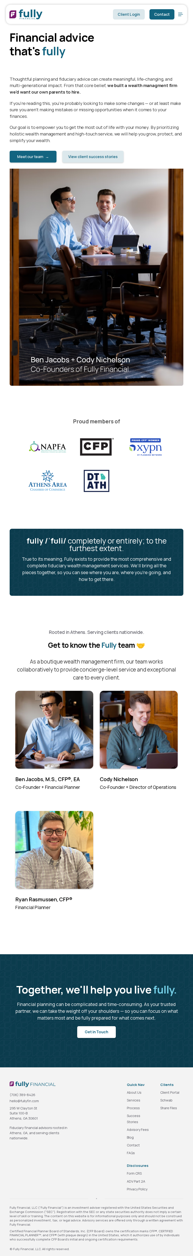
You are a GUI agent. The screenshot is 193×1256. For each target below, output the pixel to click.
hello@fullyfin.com (24, 1101)
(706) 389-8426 (22, 1095)
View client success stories (93, 156)
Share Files (168, 1108)
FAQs (131, 1153)
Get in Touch (96, 1031)
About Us (134, 1092)
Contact (162, 14)
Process (133, 1108)
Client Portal (169, 1092)
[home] (58, 14)
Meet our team (33, 156)
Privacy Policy (137, 1189)
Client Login (129, 14)
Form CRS (134, 1173)
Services (133, 1100)
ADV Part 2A (136, 1181)
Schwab (166, 1100)
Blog (130, 1137)
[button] (180, 14)
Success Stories (133, 1118)
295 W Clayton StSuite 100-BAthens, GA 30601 (24, 1113)
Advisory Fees (138, 1129)
